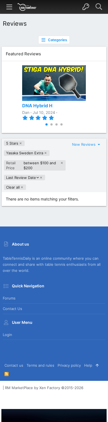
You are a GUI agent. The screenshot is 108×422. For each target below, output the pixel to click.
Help (88, 365)
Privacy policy (69, 365)
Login (7, 334)
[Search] (98, 7)
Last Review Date (21, 177)
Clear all (13, 187)
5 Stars (12, 143)
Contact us (12, 308)
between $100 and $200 (31, 165)
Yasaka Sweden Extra (24, 153)
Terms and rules (40, 365)
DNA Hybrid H (37, 105)
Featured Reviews (23, 53)
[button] (9, 7)
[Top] (97, 365)
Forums (9, 298)
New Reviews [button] (84, 144)
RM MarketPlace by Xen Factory (44, 387)
